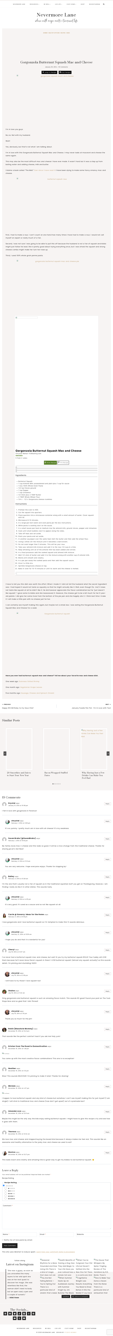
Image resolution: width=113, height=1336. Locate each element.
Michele (12, 1086)
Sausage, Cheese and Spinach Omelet (37, 693)
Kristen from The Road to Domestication (27, 1046)
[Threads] (29, 1313)
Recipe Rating (8, 1178)
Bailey (11, 876)
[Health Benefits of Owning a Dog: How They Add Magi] (66, 1267)
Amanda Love (14, 1111)
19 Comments (63, 67)
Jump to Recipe (50, 72)
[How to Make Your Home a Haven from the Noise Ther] (102, 1284)
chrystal (15, 821)
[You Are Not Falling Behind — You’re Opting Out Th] (48, 1284)
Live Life (58, 1328)
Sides (68, 33)
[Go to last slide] (5, 753)
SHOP (83, 4)
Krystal (11, 803)
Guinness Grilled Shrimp (29, 681)
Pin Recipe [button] (64, 463)
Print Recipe (66, 72)
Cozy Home (69, 1328)
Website (80, 1234)
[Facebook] (10, 1313)
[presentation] (19, 749)
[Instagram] (24, 1313)
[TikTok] (19, 1313)
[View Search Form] (103, 4)
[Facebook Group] (15, 1313)
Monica (11, 1152)
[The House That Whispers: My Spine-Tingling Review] (102, 1267)
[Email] (24, 1318)
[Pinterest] (33, 1313)
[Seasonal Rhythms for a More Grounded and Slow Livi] (48, 1267)
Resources (37, 1328)
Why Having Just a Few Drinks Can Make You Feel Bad (93, 775)
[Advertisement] (56, 47)
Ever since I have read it (44, 170)
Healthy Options (54, 33)
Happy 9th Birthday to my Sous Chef (18, 706)
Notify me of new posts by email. (18, 1240)
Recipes (63, 33)
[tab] (54, 783)
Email (43, 1234)
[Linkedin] (5, 1313)
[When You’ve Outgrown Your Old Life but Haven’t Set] (84, 1267)
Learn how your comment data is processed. (55, 1252)
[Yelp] (19, 1318)
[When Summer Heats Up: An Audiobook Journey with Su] (66, 1284)
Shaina (11, 990)
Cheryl (11, 949)
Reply (108, 804)
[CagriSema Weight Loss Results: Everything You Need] (84, 1284)
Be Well (48, 1328)
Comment (8, 1206)
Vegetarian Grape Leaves (31, 687)
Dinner (45, 33)
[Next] (108, 753)
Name (6, 1234)
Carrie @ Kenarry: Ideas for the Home (26, 914)
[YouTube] (15, 1318)
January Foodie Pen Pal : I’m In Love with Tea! (91, 706)
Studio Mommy (71, 1332)
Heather (12, 1068)
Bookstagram (94, 4)
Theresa (12, 1131)
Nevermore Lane (19, 4)
